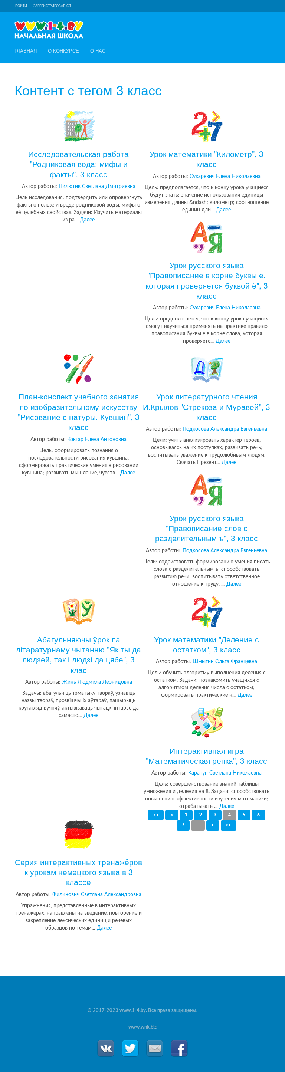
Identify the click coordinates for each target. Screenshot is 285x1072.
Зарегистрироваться (52, 6)
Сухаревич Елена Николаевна (225, 176)
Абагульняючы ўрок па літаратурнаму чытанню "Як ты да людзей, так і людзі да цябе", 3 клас (78, 654)
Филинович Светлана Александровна (96, 894)
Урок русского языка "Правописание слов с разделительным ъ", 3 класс (206, 527)
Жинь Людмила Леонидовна (97, 682)
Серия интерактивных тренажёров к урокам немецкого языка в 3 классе (78, 871)
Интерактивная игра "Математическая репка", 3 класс (206, 755)
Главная (25, 50)
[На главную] (48, 30)
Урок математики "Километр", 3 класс (206, 158)
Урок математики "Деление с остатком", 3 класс (206, 644)
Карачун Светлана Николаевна (225, 773)
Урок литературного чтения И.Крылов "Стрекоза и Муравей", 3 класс (206, 406)
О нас (97, 50)
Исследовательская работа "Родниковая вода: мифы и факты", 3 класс (78, 163)
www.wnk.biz (142, 1027)
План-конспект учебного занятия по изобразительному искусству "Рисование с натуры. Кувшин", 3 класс (79, 411)
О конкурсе (63, 50)
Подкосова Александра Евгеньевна (225, 429)
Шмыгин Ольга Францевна (225, 661)
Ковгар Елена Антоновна (97, 439)
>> (228, 825)
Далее (87, 220)
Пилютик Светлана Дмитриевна (97, 186)
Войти (21, 6)
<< (155, 815)
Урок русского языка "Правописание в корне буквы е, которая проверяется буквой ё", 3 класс (206, 279)
